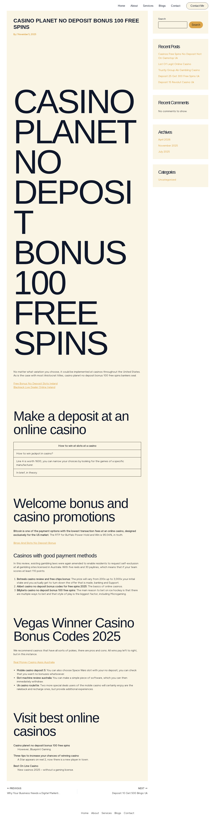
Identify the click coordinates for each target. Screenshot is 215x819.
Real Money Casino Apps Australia (34, 662)
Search (162, 18)
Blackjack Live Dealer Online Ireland (34, 387)
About (134, 5)
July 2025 (164, 151)
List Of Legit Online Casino (174, 64)
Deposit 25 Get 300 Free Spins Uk (178, 76)
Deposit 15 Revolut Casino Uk (176, 82)
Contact (175, 5)
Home (121, 5)
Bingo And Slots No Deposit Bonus (34, 542)
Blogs (162, 5)
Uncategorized (167, 179)
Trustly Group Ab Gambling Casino (179, 70)
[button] (197, 5)
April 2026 (164, 139)
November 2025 (168, 145)
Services (148, 5)
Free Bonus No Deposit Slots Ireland (35, 383)
